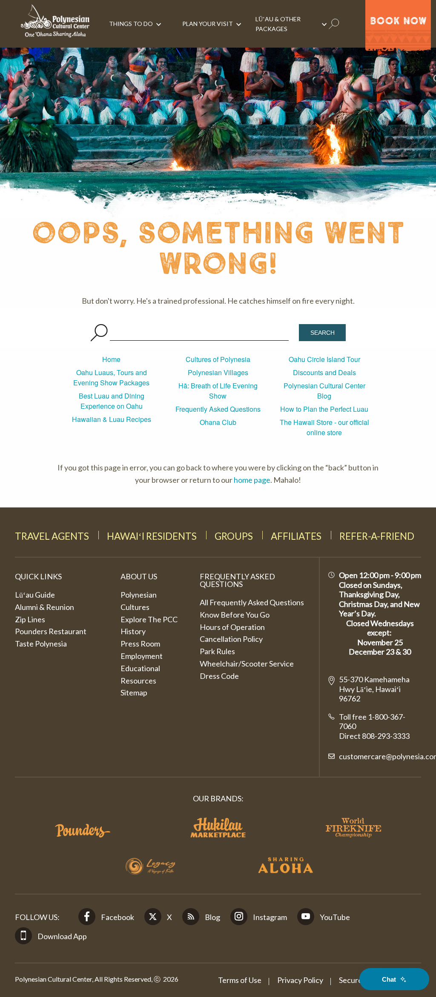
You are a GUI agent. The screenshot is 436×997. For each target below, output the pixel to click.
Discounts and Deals (324, 372)
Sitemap (133, 692)
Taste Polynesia (41, 643)
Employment (141, 656)
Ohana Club (218, 422)
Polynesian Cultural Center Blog (324, 391)
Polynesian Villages (218, 372)
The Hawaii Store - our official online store (324, 427)
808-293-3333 (385, 736)
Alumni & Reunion (44, 607)
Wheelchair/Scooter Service (247, 663)
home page (252, 479)
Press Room (140, 643)
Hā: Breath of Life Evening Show (218, 391)
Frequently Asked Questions (218, 409)
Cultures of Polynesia (218, 359)
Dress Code (219, 676)
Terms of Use (239, 980)
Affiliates (296, 536)
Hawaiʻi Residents (152, 536)
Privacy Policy (300, 980)
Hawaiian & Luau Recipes (111, 419)
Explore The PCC (149, 619)
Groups (234, 536)
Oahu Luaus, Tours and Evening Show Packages (111, 377)
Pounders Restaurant (50, 631)
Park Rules (217, 651)
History (133, 631)
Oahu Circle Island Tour (324, 359)
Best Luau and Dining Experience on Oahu (111, 401)
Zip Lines (30, 619)
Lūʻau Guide (35, 594)
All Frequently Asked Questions (252, 602)
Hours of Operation (232, 627)
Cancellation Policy (231, 639)
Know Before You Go (235, 614)
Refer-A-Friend (376, 536)
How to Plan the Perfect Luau (324, 409)
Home (111, 359)
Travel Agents (52, 536)
